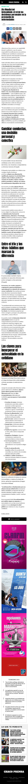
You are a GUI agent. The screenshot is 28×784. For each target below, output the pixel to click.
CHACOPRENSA (11, 24)
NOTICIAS (5, 777)
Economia (12, 778)
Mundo (17, 778)
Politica (10, 777)
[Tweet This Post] (11, 28)
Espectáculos (22, 777)
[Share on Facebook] (8, 28)
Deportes (15, 777)
